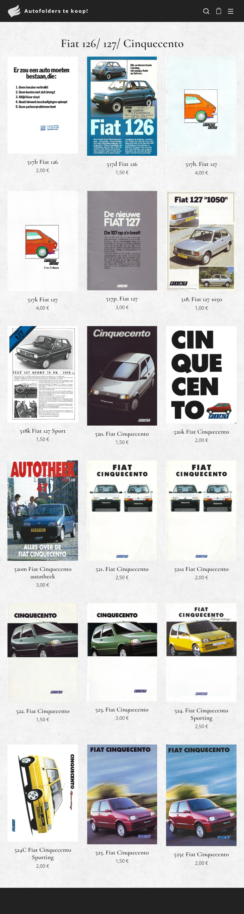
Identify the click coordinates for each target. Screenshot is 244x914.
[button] (206, 11)
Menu (231, 11)
